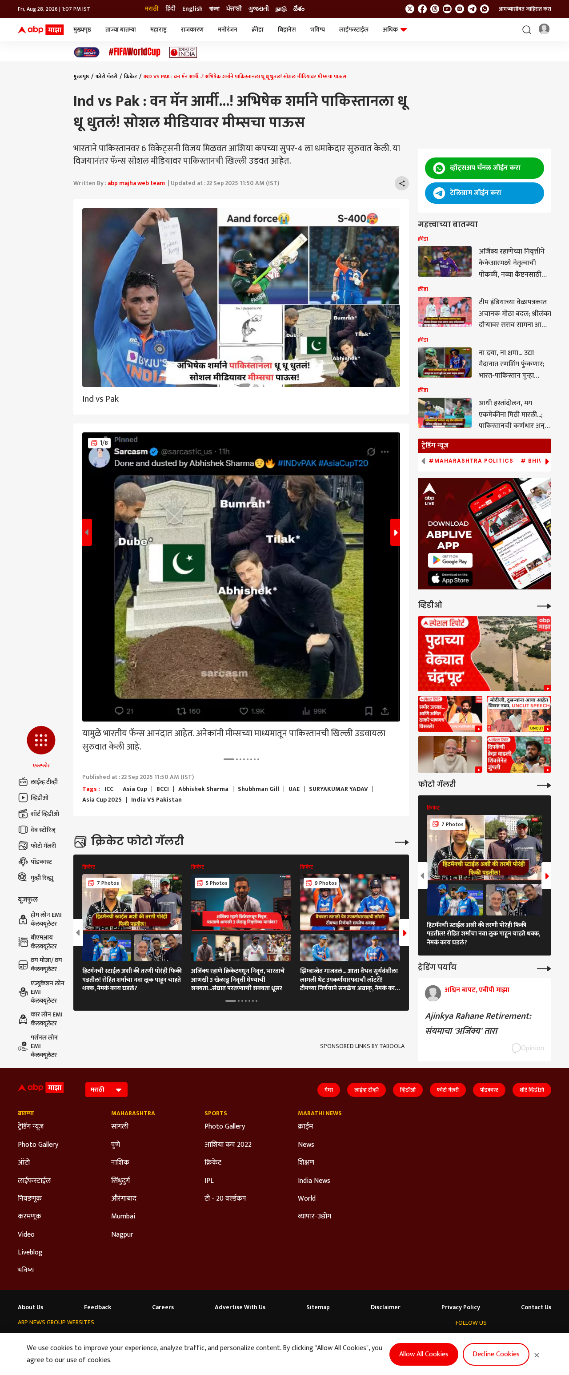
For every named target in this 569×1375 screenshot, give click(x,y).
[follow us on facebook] (422, 9)
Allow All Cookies (424, 1354)
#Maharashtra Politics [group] (471, 460)
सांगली (119, 1127)
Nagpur (122, 1235)
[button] (41, 748)
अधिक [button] (390, 29)
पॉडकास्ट (41, 862)
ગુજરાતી (258, 8)
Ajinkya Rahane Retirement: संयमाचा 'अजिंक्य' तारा (478, 1023)
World (307, 1199)
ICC (108, 789)
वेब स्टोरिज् (43, 830)
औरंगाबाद (123, 1199)
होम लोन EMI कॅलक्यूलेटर (46, 919)
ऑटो (24, 1163)
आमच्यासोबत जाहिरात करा (525, 8)
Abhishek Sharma (203, 789)
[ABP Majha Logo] (41, 29)
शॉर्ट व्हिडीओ (45, 814)
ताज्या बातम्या (120, 29)
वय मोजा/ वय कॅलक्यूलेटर (46, 964)
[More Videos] (544, 605)
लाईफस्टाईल (354, 29)
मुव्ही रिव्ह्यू (42, 878)
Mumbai (123, 1217)
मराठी (152, 8)
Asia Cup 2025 (102, 800)
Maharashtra (133, 1113)
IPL (209, 1181)
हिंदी (170, 8)
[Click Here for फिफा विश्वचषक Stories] (134, 52)
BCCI (162, 789)
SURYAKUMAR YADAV (338, 789)
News (306, 1145)
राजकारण (192, 29)
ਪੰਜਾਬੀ (234, 8)
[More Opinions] (544, 967)
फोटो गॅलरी (43, 846)
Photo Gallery (38, 1145)
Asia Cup (135, 789)
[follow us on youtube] (447, 9)
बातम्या (26, 1113)
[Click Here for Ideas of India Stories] (183, 52)
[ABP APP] (450, 560)
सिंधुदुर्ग (120, 1181)
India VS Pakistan (156, 800)
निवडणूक (30, 1199)
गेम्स (329, 1089)
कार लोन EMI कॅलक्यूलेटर (47, 1019)
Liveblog (30, 1253)
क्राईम (305, 1127)
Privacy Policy (460, 1307)
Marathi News (320, 1113)
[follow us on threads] (434, 9)
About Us (30, 1307)
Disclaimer (386, 1307)
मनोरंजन (227, 29)
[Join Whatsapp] (484, 9)
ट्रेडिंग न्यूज (31, 1127)
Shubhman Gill (258, 789)
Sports (215, 1113)
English (192, 8)
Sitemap (318, 1307)
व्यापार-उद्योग (314, 1217)
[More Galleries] (402, 841)
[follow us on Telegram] (472, 9)
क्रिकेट (130, 76)
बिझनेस (287, 29)
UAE (294, 789)
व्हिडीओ (39, 798)
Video (26, 1235)
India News (314, 1181)
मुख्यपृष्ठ (82, 29)
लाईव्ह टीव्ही (44, 782)
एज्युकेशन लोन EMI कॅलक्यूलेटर (47, 992)
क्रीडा (258, 29)
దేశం (299, 8)
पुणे (115, 1145)
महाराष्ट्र (158, 29)
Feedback (97, 1307)
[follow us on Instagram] (459, 9)
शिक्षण (306, 1163)
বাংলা (214, 8)
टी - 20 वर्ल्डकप (225, 1199)
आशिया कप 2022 (228, 1145)
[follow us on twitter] (410, 9)
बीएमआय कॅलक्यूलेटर (44, 942)
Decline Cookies (496, 1354)
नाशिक (120, 1163)
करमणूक (29, 1217)
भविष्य (317, 29)
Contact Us (536, 1307)
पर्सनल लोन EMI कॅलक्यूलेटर (44, 1046)
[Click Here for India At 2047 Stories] (86, 52)
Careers (163, 1307)
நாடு (281, 8)
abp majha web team (136, 183)
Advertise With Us (240, 1307)
